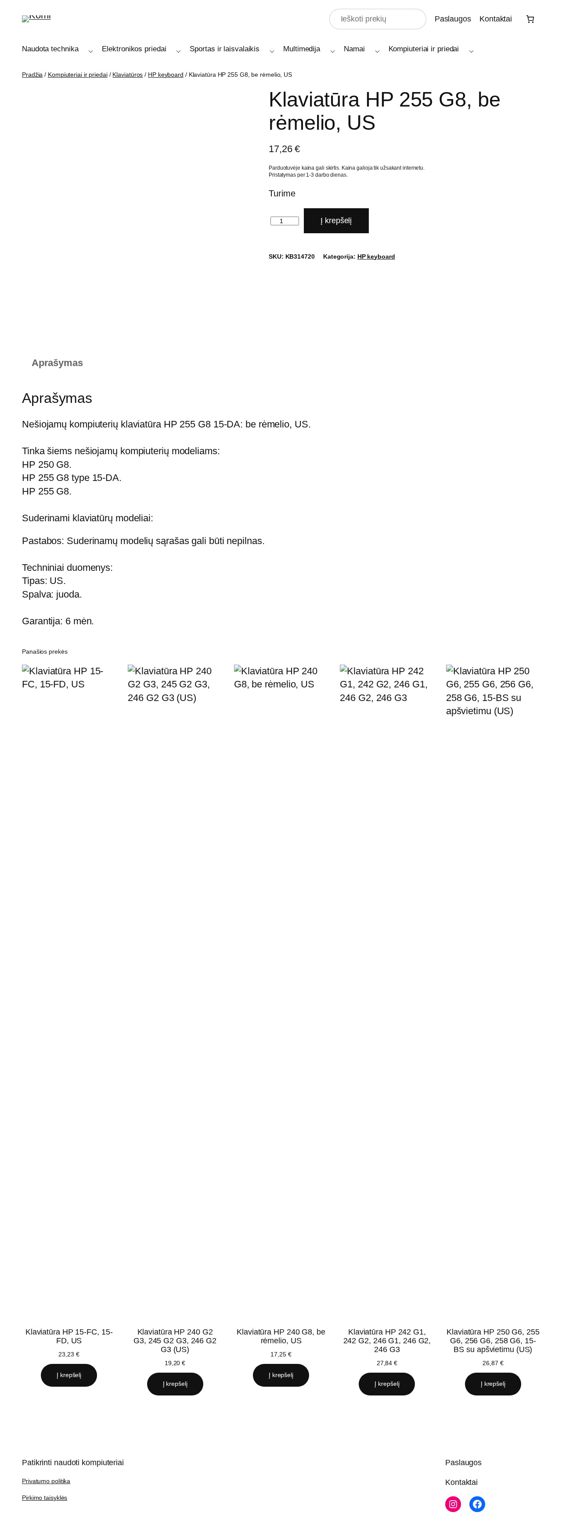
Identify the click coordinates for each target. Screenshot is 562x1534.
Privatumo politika (46, 1480)
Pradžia (32, 74)
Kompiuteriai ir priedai (78, 74)
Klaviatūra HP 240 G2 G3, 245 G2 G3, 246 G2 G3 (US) (174, 1341)
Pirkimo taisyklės (44, 1497)
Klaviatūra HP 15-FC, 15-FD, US (69, 1336)
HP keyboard (166, 74)
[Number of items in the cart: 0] (530, 19)
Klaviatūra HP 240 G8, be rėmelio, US (281, 1336)
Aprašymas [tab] (57, 362)
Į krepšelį (336, 220)
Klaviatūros (127, 74)
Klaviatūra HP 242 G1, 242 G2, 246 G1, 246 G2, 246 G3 (387, 1341)
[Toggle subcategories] (88, 49)
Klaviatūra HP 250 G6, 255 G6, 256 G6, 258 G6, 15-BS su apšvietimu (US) (493, 1341)
